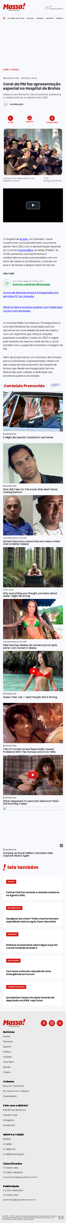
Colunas (8, 1081)
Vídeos (6, 1072)
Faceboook (9, 1125)
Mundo (6, 1067)
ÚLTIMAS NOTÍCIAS (16, 18)
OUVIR (10, 122)
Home (6, 69)
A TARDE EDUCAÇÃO (13, 1154)
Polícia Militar (26, 250)
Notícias (9, 1032)
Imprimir (29, 122)
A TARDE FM (9, 1149)
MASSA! (7, 1139)
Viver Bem (8, 1062)
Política (7, 1051)
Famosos (8, 1041)
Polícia (6, 1036)
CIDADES (40, 18)
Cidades (15, 69)
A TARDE (7, 1144)
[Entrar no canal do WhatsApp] (7, 283)
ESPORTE (50, 18)
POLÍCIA (30, 18)
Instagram (8, 1120)
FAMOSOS (60, 18)
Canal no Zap (10, 1115)
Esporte (7, 1046)
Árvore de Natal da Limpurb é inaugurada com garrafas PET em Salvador (31, 294)
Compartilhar (52, 122)
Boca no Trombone (13, 1085)
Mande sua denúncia (14, 1109)
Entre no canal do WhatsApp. (31, 284)
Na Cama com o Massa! (16, 1091)
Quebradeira (10, 1096)
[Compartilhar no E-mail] (55, 128)
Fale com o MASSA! (15, 1105)
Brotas (24, 239)
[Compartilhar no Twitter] (51, 128)
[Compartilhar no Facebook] (48, 128)
